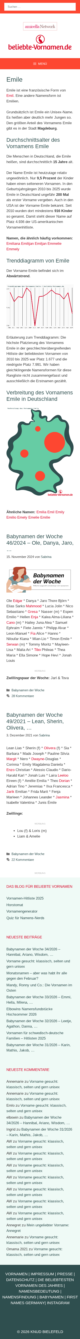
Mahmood (33, 606)
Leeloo (63, 775)
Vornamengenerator (22, 911)
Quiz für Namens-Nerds (25, 918)
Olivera (49, 748)
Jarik (10, 792)
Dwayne (37, 759)
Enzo (10, 770)
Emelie (33, 517)
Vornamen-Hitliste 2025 (25, 898)
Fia (33, 633)
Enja (34, 617)
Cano (10, 623)
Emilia (41, 512)
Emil (9, 96)
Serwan (12, 644)
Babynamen (51, 1297)
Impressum (42, 1274)
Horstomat (14, 905)
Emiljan (41, 244)
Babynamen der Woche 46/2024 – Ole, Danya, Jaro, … (40, 542)
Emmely (12, 249)
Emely (22, 517)
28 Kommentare (23, 696)
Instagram (58, 1303)
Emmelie (54, 244)
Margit (11, 759)
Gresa (33, 612)
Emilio (11, 517)
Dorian (64, 781)
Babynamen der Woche (28, 690)
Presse (65, 1274)
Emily (59, 512)
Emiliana (13, 244)
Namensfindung (19, 1297)
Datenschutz (20, 1280)
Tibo (37, 650)
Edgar (17, 601)
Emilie (45, 517)
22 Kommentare (23, 859)
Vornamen (16, 1274)
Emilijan (27, 244)
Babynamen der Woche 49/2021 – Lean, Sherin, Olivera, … (35, 721)
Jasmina (62, 797)
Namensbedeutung (39, 1291)
